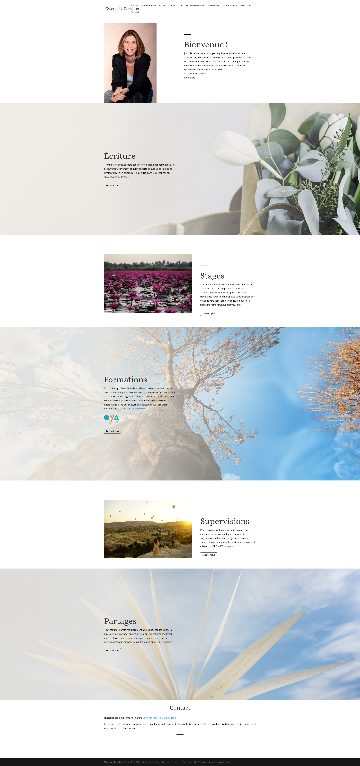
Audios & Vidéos (230, 6)
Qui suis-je (135, 12)
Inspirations (245, 6)
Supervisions (213, 6)
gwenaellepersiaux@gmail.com (160, 717)
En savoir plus (112, 185)
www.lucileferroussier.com (216, 762)
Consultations (176, 6)
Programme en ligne (195, 6)
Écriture (134, 6)
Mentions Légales (113, 762)
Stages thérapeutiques (152, 6)
